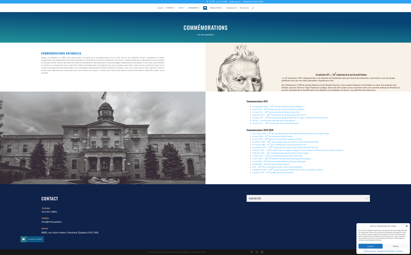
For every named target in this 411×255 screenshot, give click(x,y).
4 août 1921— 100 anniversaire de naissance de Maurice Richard (278, 109)
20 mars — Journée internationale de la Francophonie (273, 120)
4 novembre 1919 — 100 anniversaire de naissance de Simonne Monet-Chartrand (285, 147)
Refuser (396, 246)
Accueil (160, 8)
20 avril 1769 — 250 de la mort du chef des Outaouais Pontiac (277, 138)
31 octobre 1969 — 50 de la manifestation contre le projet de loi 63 (279, 144)
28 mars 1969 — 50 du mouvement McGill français (272, 136)
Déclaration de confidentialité (386, 251)
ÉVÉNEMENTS (193, 8)
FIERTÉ (180, 8)
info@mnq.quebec (235, 2)
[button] (407, 226)
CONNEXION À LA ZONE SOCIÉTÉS (253, 2)
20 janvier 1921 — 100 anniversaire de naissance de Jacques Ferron (279, 114)
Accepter (370, 246)
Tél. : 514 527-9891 (222, 2)
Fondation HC (231, 8)
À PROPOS (169, 8)
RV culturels (244, 8)
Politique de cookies (370, 251)
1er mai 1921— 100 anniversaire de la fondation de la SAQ (275, 111)
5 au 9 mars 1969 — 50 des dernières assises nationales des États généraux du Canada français (290, 133)
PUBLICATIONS (215, 8)
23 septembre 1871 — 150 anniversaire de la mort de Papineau (277, 106)
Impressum (399, 251)
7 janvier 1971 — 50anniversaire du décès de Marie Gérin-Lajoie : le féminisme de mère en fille (290, 117)
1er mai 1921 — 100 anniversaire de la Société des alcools (275, 122)
